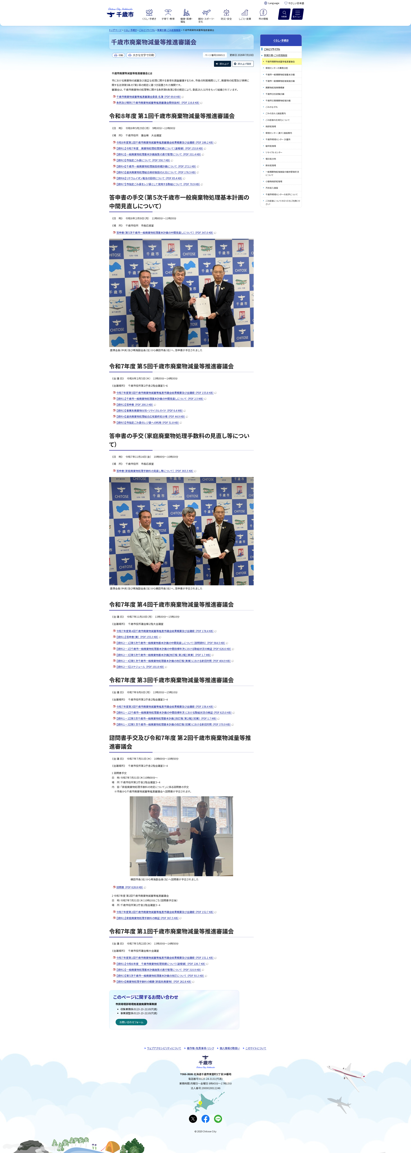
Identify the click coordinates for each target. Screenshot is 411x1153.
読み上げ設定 (244, 63)
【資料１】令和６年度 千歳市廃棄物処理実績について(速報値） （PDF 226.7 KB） (161, 964)
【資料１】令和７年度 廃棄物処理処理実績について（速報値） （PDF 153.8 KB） (159, 148)
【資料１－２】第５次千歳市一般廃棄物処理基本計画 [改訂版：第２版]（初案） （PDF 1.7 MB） (166, 718)
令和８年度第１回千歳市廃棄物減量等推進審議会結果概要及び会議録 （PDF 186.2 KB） (165, 142)
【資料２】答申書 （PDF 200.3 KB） (134, 404)
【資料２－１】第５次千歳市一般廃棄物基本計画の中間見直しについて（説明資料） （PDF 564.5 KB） (170, 643)
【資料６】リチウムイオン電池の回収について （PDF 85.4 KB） (149, 178)
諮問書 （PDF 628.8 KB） (129, 887)
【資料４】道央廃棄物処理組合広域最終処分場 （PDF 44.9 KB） (150, 416)
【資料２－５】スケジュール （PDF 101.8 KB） (140, 667)
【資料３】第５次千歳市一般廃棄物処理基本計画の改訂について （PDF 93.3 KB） (160, 975)
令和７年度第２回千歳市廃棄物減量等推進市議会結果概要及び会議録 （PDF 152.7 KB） (165, 912)
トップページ (115, 30)
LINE (218, 1119)
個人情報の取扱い (230, 1048)
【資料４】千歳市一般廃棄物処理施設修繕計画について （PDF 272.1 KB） (156, 166)
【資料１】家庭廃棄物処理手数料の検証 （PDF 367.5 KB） (147, 918)
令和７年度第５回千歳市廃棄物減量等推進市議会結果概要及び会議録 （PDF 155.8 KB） (165, 393)
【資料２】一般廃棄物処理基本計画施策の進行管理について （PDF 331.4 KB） (158, 154)
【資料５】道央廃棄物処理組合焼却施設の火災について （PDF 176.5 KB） (156, 172)
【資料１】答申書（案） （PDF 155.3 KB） (137, 637)
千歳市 (120, 12)
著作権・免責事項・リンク (200, 1048)
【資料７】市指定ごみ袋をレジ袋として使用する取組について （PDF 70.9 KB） (158, 184)
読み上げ (224, 63)
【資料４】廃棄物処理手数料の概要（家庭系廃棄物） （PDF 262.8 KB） (154, 981)
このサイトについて (255, 1048)
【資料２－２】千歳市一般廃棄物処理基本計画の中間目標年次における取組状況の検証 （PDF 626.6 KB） (173, 649)
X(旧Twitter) (193, 1119)
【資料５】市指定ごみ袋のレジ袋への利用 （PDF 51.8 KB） (147, 422)
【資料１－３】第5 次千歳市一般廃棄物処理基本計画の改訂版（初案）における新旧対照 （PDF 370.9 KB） (173, 724)
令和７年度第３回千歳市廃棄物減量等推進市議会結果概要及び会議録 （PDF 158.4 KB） (165, 706)
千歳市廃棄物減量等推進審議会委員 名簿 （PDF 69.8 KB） (148, 97)
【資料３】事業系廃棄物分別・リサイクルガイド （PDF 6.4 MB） (149, 410)
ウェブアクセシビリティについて (164, 1048)
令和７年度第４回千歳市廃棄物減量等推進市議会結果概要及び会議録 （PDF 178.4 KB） (165, 631)
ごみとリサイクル (147, 30)
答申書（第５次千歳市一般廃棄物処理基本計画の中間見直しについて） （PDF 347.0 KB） (164, 232)
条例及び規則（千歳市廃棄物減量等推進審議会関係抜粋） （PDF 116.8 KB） (158, 102)
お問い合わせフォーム (131, 1022)
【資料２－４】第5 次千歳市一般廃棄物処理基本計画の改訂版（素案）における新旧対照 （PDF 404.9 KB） (173, 661)
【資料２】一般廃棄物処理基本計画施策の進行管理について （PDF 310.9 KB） (158, 970)
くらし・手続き (130, 30)
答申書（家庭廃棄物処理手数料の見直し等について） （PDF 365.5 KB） (154, 471)
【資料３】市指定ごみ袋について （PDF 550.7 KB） (143, 160)
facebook (205, 1119)
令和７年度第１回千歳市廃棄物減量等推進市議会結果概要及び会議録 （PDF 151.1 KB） (165, 957)
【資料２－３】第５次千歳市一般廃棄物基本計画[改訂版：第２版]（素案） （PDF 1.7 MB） (163, 655)
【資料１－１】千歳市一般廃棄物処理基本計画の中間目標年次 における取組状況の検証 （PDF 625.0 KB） (174, 712)
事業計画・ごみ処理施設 (168, 30)
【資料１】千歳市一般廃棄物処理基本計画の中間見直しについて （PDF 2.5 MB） (160, 398)
